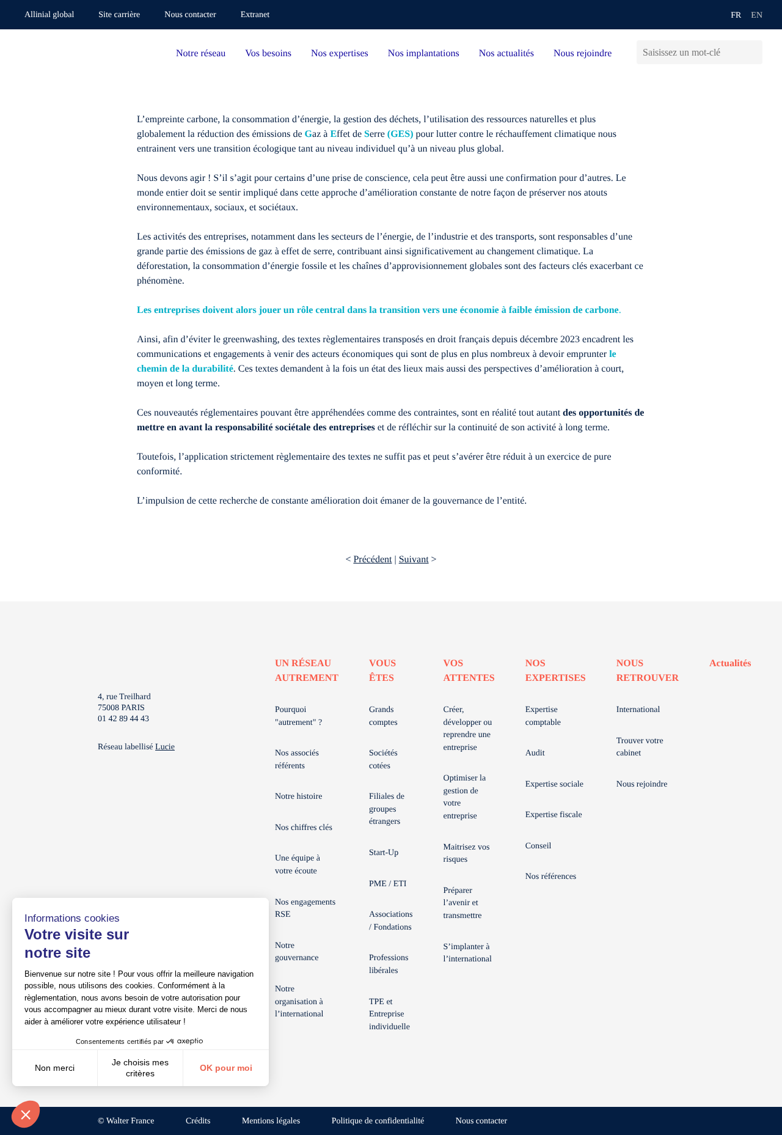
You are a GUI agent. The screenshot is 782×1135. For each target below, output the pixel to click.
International (638, 709)
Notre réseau (200, 53)
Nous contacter (190, 15)
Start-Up (383, 853)
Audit (535, 753)
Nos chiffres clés (303, 827)
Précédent (372, 559)
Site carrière (119, 15)
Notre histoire (298, 796)
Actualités (730, 663)
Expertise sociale (554, 784)
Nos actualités (506, 53)
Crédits (198, 1121)
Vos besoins (268, 53)
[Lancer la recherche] (753, 52)
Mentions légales (271, 1121)
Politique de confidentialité (378, 1121)
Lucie (165, 747)
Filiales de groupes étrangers (386, 809)
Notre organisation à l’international (299, 1002)
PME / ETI (387, 884)
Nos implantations (423, 53)
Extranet (255, 15)
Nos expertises (339, 53)
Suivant (414, 559)
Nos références (551, 876)
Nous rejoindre (583, 53)
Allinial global (49, 15)
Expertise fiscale (553, 815)
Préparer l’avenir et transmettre (463, 903)
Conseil (538, 846)
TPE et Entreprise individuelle (389, 1014)
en (756, 15)
